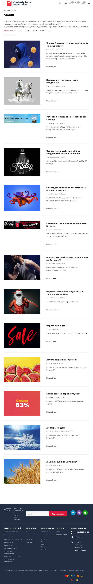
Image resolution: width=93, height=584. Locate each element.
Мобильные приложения (9, 552)
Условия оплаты (44, 538)
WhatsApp (85, 512)
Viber (79, 512)
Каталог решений (12, 528)
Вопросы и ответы (45, 548)
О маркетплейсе (31, 533)
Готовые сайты (9, 537)
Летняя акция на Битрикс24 (61, 360)
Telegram (73, 512)
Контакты (29, 540)
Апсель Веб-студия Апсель (64, 570)
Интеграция (8, 545)
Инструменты (9, 542)
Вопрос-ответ (61, 535)
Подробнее (51, 67)
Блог (58, 532)
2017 (49, 31)
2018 (42, 31)
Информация (46, 528)
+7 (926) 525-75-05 (82, 532)
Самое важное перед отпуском (63, 394)
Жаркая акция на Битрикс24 (61, 462)
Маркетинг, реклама (11, 548)
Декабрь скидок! (55, 428)
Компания (31, 528)
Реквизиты (30, 537)
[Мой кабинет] (65, 3)
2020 (27, 31)
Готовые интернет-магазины (11, 533)
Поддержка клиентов (12, 556)
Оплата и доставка (44, 533)
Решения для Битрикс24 (9, 560)
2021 (20, 31)
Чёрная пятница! (55, 326)
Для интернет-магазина (13, 540)
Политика (29, 542)
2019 (35, 31)
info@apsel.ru (79, 537)
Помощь (60, 528)
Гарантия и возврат (45, 543)
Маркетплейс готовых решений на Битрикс (34, 570)
